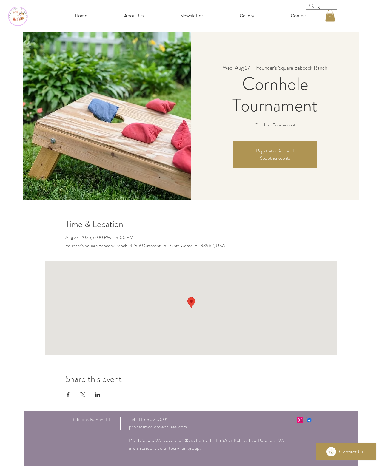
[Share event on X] (83, 394)
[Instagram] (300, 420)
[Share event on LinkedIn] (97, 394)
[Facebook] (309, 420)
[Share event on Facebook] (68, 394)
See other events (275, 158)
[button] (330, 16)
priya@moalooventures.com (158, 426)
